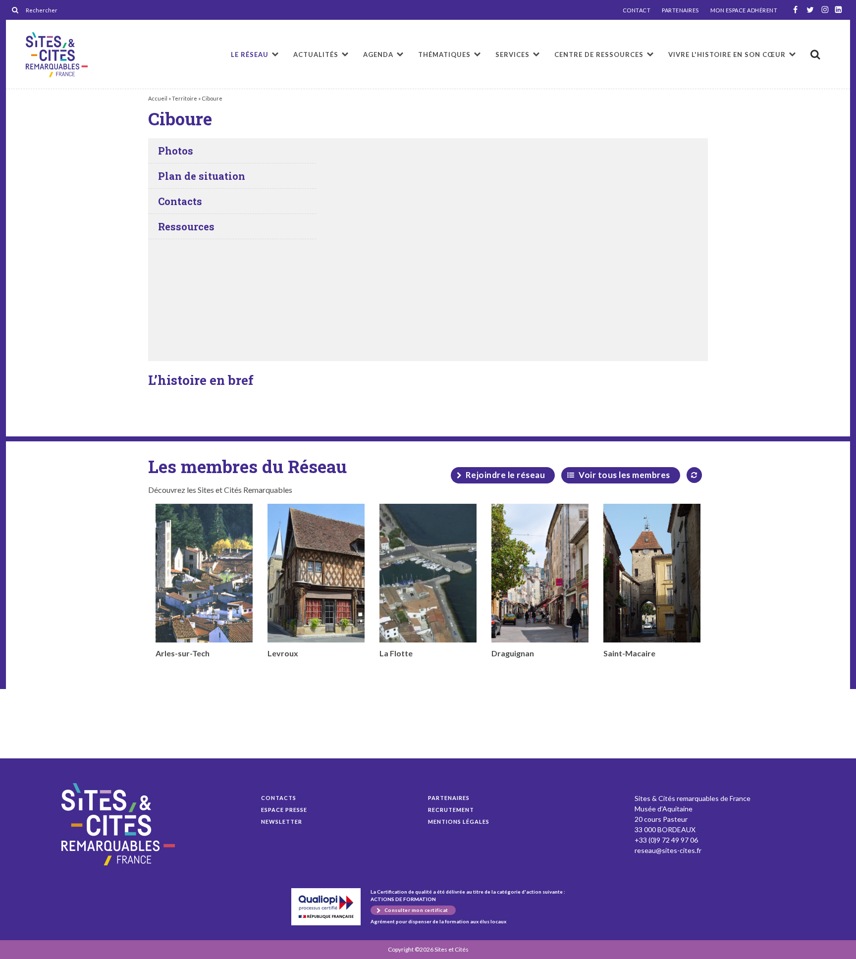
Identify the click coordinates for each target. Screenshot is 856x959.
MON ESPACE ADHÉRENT (744, 10)
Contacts (278, 798)
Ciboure (57, 54)
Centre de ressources (598, 54)
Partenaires (449, 798)
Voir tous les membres (624, 475)
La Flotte (396, 653)
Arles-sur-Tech (183, 653)
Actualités (315, 54)
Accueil (157, 98)
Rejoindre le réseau (505, 475)
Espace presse (284, 809)
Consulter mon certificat (416, 910)
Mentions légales (458, 821)
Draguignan (512, 653)
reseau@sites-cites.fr (668, 850)
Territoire (184, 98)
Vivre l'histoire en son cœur (727, 54)
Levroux (283, 653)
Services (512, 54)
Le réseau (249, 54)
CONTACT (637, 10)
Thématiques (444, 54)
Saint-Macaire (629, 653)
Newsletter (281, 821)
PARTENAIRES (680, 10)
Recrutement (451, 809)
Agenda (378, 54)
